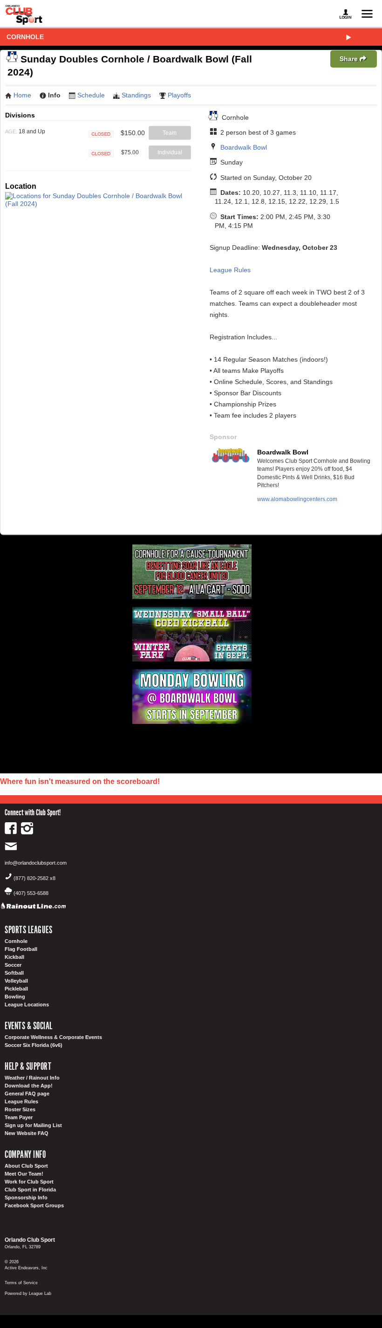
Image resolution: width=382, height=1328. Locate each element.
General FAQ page (27, 1093)
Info (54, 95)
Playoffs (179, 95)
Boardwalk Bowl (243, 147)
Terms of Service (21, 1282)
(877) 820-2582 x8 (34, 878)
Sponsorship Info (26, 1197)
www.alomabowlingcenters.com (297, 499)
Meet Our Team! (24, 1174)
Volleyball (16, 981)
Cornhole (25, 37)
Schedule (91, 95)
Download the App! (29, 1085)
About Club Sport (26, 1166)
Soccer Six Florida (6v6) (33, 1045)
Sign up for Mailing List (33, 1125)
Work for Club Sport (29, 1181)
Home (22, 95)
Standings (136, 95)
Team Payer (19, 1117)
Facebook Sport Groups (34, 1205)
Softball (14, 973)
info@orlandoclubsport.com (36, 863)
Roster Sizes (20, 1109)
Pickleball (16, 988)
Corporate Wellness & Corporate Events (53, 1037)
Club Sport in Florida (30, 1189)
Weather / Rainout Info (32, 1077)
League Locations (27, 1004)
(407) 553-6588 (31, 893)
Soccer (13, 965)
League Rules (230, 270)
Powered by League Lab (28, 1293)
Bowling (15, 996)
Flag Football (21, 949)
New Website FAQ (26, 1133)
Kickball (14, 957)
